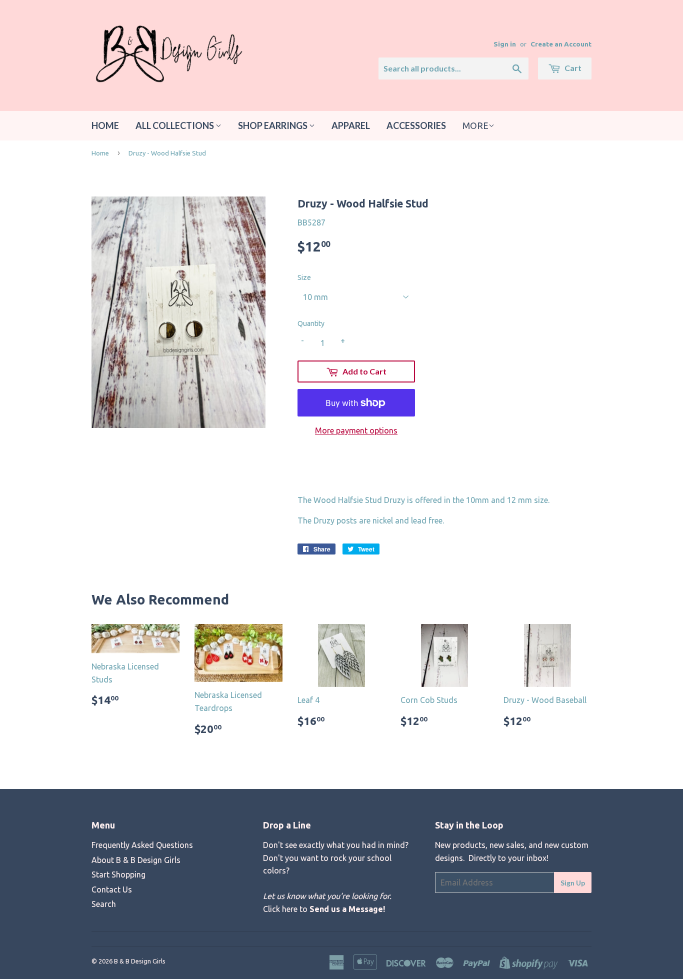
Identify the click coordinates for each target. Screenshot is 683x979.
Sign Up (572, 882)
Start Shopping (119, 874)
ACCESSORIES (416, 125)
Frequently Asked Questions (142, 845)
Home (105, 125)
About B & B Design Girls (136, 860)
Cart (572, 67)
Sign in (505, 44)
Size (304, 278)
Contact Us (112, 889)
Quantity (311, 324)
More (475, 125)
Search (104, 904)
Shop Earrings (273, 125)
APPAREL (351, 125)
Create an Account (561, 44)
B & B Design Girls (140, 961)
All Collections (176, 125)
